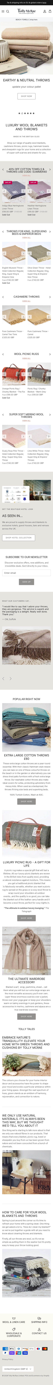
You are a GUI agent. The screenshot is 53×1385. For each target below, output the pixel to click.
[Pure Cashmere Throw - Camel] (39, 316)
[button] (19, 113)
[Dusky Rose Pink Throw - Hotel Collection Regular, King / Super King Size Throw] (13, 436)
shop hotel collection (19, 538)
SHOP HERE (26, 801)
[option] (26, 61)
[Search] (9, 11)
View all (26, 175)
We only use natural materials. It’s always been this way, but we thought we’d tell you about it (23, 1120)
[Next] (11, 679)
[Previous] (4, 191)
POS (26, 1376)
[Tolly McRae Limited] (26, 11)
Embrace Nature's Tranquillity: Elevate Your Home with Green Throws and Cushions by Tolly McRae (26, 1042)
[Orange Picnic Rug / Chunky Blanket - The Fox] (13, 374)
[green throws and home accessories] (26, 1075)
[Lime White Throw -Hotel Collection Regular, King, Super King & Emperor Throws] (39, 436)
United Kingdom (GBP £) (16, 1369)
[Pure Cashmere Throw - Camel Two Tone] (13, 316)
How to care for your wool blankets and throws (24, 1214)
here (44, 2)
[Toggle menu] (3, 11)
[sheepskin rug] (26, 1193)
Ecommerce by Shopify (40, 1376)
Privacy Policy (7, 1359)
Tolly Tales (26, 1029)
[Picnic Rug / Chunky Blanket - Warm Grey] (39, 374)
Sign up (26, 582)
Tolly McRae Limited (16, 1376)
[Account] (44, 11)
